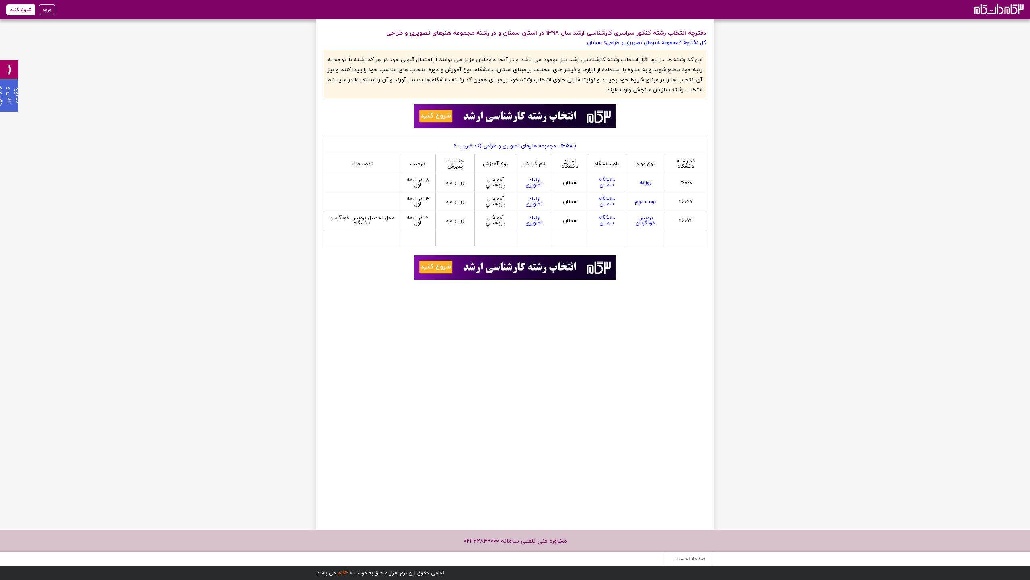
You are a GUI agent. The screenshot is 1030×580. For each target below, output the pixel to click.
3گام (343, 572)
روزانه (645, 182)
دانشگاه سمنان (606, 182)
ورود (47, 10)
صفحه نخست (690, 558)
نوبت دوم (645, 201)
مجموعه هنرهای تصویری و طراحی (642, 42)
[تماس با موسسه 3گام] (9, 69)
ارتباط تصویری (533, 182)
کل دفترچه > (692, 42)
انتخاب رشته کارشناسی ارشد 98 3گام (998, 9)
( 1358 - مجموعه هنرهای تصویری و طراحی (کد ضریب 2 (515, 145)
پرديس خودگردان (645, 220)
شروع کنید (21, 10)
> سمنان (596, 42)
